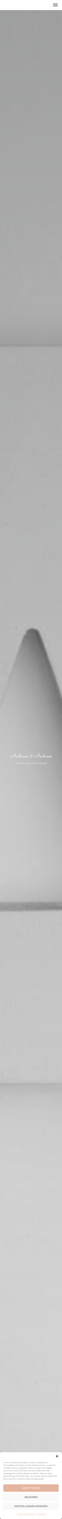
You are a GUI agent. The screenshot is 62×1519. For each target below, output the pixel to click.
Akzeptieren (31, 1488)
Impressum (42, 1514)
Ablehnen (31, 1497)
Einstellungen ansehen (31, 1506)
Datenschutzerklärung (26, 1514)
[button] (57, 1456)
